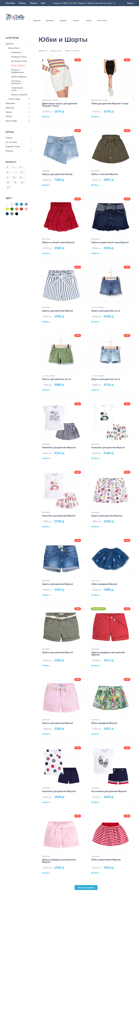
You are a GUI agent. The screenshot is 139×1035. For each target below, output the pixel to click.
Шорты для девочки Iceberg (57, 174)
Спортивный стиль (17, 89)
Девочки (9, 43)
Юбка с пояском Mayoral (104, 174)
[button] (123, 17)
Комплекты (16, 52)
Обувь (9, 116)
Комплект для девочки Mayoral (58, 447)
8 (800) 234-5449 (69, 3)
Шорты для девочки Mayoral (57, 311)
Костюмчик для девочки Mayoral (108, 791)
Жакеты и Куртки (19, 94)
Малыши (10, 107)
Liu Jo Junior (97, 307)
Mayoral (95, 171)
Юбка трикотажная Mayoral (106, 860)
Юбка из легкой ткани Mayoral (58, 242)
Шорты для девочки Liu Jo (105, 311)
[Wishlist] (116, 17)
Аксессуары (11, 121)
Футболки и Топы (19, 61)
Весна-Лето (13, 48)
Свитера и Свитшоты (16, 82)
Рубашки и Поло (19, 57)
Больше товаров (86, 887)
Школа (9, 112)
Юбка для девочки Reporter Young (109, 103)
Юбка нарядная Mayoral (104, 584)
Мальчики (10, 103)
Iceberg (46, 171)
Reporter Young (50, 100)
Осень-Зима (14, 99)
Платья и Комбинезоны (17, 71)
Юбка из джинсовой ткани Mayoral (110, 242)
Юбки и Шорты (18, 65)
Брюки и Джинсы (19, 76)
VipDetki (90, 3)
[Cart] (131, 17)
